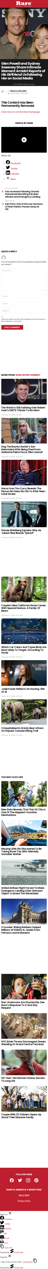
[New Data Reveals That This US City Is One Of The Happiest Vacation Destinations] (24, 794)
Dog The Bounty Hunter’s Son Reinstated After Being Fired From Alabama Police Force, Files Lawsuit (22, 449)
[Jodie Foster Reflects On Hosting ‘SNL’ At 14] (24, 673)
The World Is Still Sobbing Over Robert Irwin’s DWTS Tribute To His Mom (23, 409)
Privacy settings (24, 1206)
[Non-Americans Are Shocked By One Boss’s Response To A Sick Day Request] (24, 986)
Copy (28, 1262)
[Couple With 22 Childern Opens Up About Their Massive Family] (24, 1099)
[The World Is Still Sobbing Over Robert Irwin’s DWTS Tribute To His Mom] (24, 391)
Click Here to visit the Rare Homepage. (20, 112)
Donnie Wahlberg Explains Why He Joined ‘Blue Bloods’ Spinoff (21, 532)
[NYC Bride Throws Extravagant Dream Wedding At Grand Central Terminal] (24, 1026)
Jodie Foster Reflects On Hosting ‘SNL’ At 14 (23, 690)
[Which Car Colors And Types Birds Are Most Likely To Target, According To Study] (24, 631)
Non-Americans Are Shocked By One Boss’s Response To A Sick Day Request (22, 1005)
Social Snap (18, 1252)
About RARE (24, 1195)
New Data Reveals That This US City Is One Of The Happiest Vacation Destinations (23, 812)
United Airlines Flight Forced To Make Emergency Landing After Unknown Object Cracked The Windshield (22, 890)
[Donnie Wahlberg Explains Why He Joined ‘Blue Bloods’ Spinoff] (24, 514)
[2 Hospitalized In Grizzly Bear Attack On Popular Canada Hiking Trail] (24, 712)
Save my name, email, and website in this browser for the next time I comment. (23, 320)
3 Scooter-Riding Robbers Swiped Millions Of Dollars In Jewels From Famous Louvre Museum (21, 929)
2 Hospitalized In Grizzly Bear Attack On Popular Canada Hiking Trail (22, 729)
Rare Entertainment (28, 374)
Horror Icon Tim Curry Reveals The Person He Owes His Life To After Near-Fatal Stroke (23, 491)
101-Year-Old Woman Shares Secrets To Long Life (23, 1079)
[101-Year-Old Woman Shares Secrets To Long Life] (24, 1062)
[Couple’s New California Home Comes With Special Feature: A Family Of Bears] (24, 589)
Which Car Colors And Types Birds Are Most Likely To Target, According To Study (23, 649)
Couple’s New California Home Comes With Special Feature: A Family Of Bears (23, 608)
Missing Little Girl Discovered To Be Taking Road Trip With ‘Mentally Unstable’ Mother (21, 851)
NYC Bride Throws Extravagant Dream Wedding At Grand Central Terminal (23, 1043)
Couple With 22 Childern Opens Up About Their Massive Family (21, 1116)
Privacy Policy (24, 1201)
